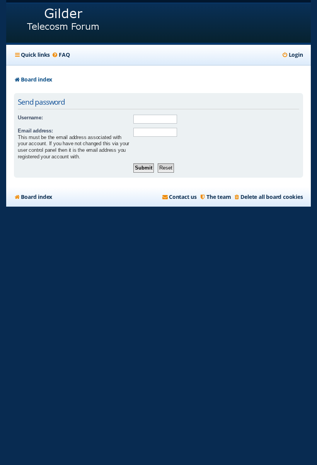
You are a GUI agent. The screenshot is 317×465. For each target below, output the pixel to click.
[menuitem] (61, 55)
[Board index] (63, 23)
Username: (30, 117)
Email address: (35, 131)
